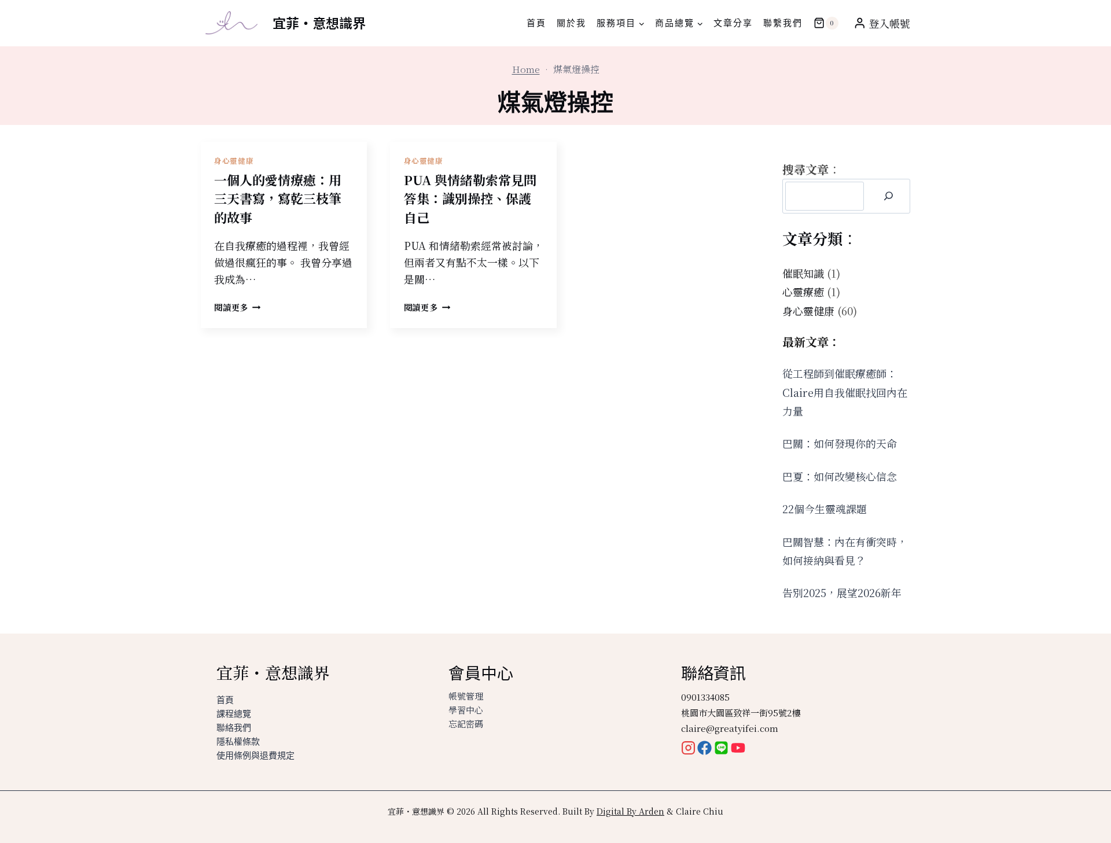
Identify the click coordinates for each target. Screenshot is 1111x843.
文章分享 (733, 23)
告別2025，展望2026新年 (842, 592)
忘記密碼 (465, 723)
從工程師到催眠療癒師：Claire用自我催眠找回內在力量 (844, 392)
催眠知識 (803, 273)
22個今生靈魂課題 (824, 508)
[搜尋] (888, 196)
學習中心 (465, 710)
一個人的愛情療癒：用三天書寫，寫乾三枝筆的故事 (277, 198)
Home (526, 69)
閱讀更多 (237, 307)
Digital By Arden (630, 811)
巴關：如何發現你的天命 (839, 443)
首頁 (536, 23)
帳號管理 (465, 696)
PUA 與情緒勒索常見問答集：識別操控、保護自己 (470, 198)
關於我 (571, 23)
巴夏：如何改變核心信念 (839, 476)
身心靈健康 (233, 160)
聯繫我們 (783, 23)
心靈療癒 (803, 291)
